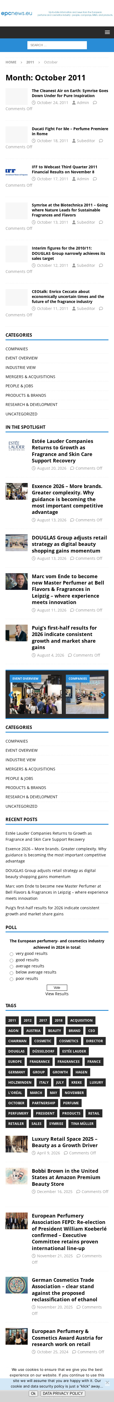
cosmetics (68, 1041)
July (60, 1082)
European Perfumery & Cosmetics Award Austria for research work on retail (67, 1337)
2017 (43, 1020)
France (94, 1061)
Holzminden (20, 1082)
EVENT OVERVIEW (22, 358)
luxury (96, 1082)
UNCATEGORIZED (21, 414)
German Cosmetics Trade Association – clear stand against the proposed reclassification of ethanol (64, 1290)
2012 (28, 1020)
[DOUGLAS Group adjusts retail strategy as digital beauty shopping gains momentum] (17, 542)
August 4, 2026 (50, 655)
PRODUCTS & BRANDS (26, 395)
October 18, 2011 (52, 140)
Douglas (16, 1051)
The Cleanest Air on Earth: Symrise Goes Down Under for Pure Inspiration (70, 93)
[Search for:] (57, 45)
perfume (71, 1103)
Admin (83, 102)
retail (94, 1113)
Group (39, 1072)
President (45, 1113)
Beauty (54, 1030)
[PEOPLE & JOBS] (17, 297)
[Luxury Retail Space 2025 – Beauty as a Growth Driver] (17, 1144)
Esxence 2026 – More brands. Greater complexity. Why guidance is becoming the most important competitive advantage (67, 499)
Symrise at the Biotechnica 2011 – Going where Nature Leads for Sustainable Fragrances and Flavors (70, 210)
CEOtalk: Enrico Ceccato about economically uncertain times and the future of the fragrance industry (68, 296)
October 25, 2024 (52, 1351)
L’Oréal (15, 1092)
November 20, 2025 (55, 1307)
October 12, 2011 (52, 265)
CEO (91, 1030)
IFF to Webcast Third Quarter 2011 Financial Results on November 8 (64, 169)
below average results (36, 972)
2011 (12, 1020)
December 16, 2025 (54, 1191)
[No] (107, 1382)
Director (94, 1041)
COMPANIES (17, 348)
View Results (57, 993)
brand (75, 1030)
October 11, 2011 (52, 308)
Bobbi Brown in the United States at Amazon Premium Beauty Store (66, 1177)
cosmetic (42, 1041)
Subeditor (86, 140)
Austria (33, 1030)
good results (27, 959)
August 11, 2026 (51, 610)
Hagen (81, 1072)
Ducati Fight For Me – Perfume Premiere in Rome (70, 131)
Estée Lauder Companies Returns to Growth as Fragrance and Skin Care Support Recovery (62, 451)
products (71, 1113)
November (74, 1092)
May (53, 1092)
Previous (12, 695)
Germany (16, 1072)
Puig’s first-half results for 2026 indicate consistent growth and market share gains (64, 637)
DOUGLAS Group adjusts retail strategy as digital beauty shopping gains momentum (69, 544)
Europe (15, 1061)
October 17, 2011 (52, 178)
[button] (106, 32)
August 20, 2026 (51, 468)
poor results (27, 978)
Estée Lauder (74, 1051)
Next (101, 695)
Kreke (76, 1082)
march (36, 1092)
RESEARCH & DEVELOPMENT (32, 404)
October (16, 1103)
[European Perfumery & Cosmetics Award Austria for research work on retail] (17, 1336)
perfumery (18, 1113)
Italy (43, 1082)
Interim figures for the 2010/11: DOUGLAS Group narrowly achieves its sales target (68, 253)
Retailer (16, 1123)
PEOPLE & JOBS (19, 385)
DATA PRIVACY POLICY (63, 1393)
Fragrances (69, 1061)
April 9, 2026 (48, 1152)
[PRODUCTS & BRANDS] (17, 134)
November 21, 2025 (55, 1255)
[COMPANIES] (17, 96)
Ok (33, 1393)
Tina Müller (82, 1123)
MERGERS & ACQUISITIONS (30, 376)
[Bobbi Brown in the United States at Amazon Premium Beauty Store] (17, 1176)
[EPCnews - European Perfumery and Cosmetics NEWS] (57, 23)
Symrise (56, 1123)
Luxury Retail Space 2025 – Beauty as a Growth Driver (65, 1142)
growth (60, 1072)
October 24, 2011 (52, 102)
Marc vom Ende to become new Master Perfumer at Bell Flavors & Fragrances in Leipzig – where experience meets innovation (68, 589)
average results (30, 966)
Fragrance (40, 1061)
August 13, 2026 (51, 520)
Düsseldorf (43, 1051)
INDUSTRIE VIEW (21, 367)
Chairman (17, 1041)
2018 (59, 1020)
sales (37, 1123)
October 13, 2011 (52, 222)
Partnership (43, 1103)
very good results (32, 953)
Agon (13, 1030)
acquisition (81, 1020)
